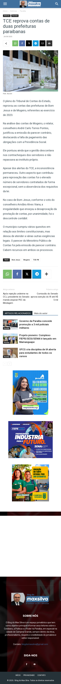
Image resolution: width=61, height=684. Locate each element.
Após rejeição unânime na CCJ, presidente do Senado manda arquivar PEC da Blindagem (16, 298)
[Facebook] (22, 43)
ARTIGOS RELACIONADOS (18, 313)
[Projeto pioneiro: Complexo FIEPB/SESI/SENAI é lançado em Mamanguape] (10, 339)
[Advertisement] (30, 546)
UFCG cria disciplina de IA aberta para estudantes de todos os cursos (37, 353)
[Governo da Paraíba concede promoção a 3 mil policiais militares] (10, 324)
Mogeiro (26, 260)
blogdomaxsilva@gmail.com (35, 644)
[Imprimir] (49, 43)
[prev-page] (5, 364)
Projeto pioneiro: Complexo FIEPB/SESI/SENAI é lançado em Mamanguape (37, 338)
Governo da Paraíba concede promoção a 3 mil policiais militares (35, 324)
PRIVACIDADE (29, 675)
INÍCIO (18, 675)
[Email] (42, 43)
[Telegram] (36, 43)
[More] (46, 274)
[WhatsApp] (15, 43)
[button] (5, 4)
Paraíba (23, 11)
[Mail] (34, 664)
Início (5, 11)
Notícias (13, 11)
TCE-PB (36, 260)
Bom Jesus (16, 260)
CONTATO (41, 675)
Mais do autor (40, 313)
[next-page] (9, 364)
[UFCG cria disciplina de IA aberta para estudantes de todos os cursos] (10, 353)
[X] (29, 43)
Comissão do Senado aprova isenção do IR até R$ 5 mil (44, 296)
